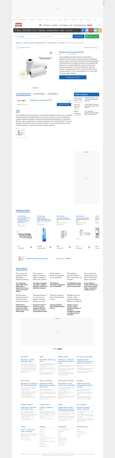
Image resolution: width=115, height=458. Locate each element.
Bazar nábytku (61, 445)
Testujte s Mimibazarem (63, 429)
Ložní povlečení (61, 443)
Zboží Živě (42, 431)
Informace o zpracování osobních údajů (50, 455)
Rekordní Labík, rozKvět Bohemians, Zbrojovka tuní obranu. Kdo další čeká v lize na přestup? (29, 435)
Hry (71, 25)
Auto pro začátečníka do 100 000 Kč (47, 441)
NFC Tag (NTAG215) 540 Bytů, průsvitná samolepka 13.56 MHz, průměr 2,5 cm (24, 220)
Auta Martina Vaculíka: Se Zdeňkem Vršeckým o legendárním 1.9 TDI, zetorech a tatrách (28, 389)
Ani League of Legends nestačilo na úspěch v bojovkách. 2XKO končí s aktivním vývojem (40, 285)
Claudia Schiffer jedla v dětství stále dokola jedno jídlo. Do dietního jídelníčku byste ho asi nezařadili (84, 397)
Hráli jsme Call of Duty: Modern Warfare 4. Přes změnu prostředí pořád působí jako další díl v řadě (85, 420)
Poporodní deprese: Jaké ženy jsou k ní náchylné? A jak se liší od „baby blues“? (66, 417)
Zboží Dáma (42, 434)
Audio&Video (80, 25)
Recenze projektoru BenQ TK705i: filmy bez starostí (57, 306)
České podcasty (80, 431)
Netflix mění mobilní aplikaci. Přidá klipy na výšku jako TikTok (47, 390)
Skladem (69, 101)
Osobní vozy (42, 433)
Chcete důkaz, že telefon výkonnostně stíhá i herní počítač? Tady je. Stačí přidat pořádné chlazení (90, 286)
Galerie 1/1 (36, 88)
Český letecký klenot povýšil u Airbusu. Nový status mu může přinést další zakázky (66, 397)
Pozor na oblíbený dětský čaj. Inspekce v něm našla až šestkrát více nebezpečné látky (66, 389)
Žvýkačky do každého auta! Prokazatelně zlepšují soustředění (28, 396)
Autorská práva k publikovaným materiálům (59, 453)
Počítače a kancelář (28, 43)
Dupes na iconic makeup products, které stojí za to (47, 416)
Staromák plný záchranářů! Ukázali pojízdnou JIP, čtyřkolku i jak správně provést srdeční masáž (66, 374)
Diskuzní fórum (52, 30)
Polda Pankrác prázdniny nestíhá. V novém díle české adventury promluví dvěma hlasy (22, 308)
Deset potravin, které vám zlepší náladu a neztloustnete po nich (66, 414)
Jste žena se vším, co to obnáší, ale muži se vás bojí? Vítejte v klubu (85, 372)
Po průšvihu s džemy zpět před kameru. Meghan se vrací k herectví (66, 366)
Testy (34, 30)
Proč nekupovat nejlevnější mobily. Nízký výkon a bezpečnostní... (91, 112)
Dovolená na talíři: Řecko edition (47, 418)
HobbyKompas (43, 439)
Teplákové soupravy (62, 439)
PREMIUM (69, 30)
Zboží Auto (42, 443)
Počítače (46, 25)
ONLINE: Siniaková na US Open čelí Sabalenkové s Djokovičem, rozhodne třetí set (48, 369)
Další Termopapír (22, 216)
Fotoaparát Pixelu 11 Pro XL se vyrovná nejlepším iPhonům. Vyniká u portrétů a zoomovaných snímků (40, 308)
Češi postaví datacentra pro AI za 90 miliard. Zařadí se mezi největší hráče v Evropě (48, 393)
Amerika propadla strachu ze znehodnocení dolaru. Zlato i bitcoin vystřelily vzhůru (66, 393)
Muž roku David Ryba (25, 438)
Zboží (89, 25)
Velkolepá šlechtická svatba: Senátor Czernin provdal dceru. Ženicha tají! (29, 368)
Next (97, 232)
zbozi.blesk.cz (42, 436)
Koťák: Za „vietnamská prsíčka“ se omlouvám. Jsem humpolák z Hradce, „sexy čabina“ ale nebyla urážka (29, 365)
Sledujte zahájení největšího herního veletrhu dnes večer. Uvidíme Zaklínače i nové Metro (85, 416)
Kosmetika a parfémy (62, 438)
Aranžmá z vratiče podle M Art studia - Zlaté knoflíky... (85, 366)
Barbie (59, 433)
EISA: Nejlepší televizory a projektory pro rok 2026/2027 (57, 284)
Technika (64, 25)
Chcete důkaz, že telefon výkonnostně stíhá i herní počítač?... (92, 106)
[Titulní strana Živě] (40, 25)
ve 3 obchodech (41, 248)
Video (62, 30)
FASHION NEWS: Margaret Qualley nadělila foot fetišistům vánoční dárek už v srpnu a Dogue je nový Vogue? (48, 413)
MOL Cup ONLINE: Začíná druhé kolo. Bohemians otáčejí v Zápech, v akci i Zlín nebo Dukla (48, 365)
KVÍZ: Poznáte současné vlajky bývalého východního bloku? (27, 412)
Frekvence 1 (79, 434)
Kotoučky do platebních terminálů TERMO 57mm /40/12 (82, 219)
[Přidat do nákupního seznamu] (50, 52)
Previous (18, 232)
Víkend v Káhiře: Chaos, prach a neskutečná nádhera (28, 419)
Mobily (55, 25)
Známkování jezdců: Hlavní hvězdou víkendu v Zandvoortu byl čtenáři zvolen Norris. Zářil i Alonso (29, 393)
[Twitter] (87, 30)
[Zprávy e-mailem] (95, 30)
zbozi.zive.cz (19, 43)
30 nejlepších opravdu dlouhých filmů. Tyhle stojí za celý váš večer (74, 284)
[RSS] (99, 30)
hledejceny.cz (42, 429)
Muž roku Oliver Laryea (26, 439)
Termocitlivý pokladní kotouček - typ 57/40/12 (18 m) (63, 219)
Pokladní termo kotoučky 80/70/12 (71, 52)
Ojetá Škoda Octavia (44, 445)
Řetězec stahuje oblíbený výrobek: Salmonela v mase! (28, 371)
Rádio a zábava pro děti (82, 433)
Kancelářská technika (40, 43)
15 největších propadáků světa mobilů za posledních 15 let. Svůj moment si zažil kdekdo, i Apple (48, 397)
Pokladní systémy (52, 43)
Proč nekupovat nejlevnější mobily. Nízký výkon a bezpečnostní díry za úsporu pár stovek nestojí (22, 287)
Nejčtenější (27, 30)
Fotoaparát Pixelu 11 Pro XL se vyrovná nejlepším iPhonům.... (91, 99)
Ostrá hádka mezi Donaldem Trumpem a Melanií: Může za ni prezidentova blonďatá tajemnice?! (66, 369)
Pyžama (60, 436)
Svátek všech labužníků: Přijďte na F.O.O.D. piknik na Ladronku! (84, 390)
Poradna (41, 30)
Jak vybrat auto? (43, 446)
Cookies (62, 455)
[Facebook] (83, 30)
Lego (59, 434)
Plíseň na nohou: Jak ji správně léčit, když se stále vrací (66, 419)
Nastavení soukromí (69, 455)
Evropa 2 (79, 436)
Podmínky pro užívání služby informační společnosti (81, 453)
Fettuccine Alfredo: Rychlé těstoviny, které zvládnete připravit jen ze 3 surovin (85, 393)
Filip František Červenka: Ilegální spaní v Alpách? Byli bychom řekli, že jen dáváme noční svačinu (29, 416)
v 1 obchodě (21, 248)
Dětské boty (60, 441)
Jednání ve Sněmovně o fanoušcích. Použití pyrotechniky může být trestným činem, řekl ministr (47, 373)
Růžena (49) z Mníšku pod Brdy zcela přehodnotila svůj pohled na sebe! (85, 369)
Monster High (61, 431)
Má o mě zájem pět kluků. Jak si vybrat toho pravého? (85, 412)
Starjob (78, 429)
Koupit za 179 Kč (72, 77)
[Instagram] (91, 30)
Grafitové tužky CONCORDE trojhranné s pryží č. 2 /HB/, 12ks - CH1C (44, 219)
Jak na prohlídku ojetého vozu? (46, 438)
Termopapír (61, 43)
